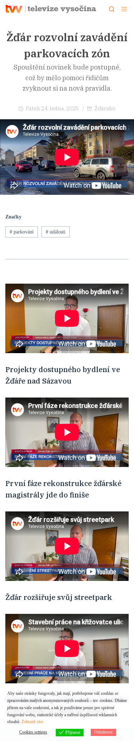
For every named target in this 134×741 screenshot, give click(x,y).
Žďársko (104, 108)
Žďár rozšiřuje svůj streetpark (58, 597)
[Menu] (124, 9)
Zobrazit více (32, 721)
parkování (22, 232)
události (55, 232)
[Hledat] (111, 9)
